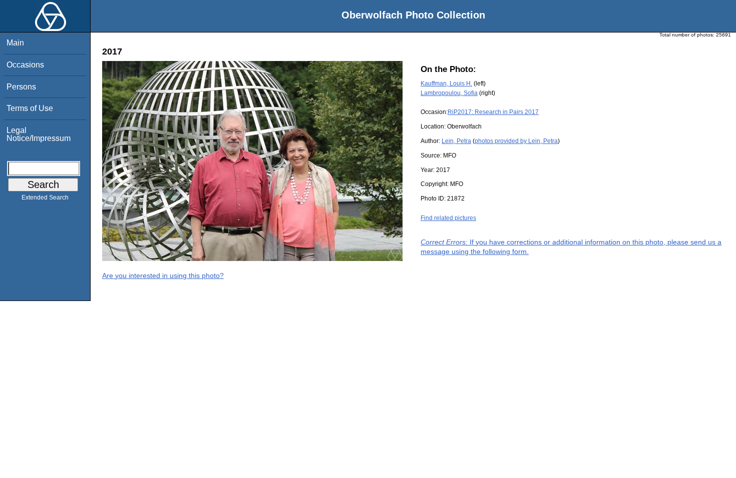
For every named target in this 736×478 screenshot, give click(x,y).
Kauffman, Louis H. (446, 83)
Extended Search (45, 197)
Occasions (25, 64)
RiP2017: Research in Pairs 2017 (493, 112)
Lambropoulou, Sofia (449, 93)
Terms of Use (30, 108)
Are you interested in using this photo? (163, 276)
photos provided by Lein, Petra (516, 141)
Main (15, 42)
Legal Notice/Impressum (39, 134)
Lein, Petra (456, 141)
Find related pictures (448, 218)
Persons (21, 86)
